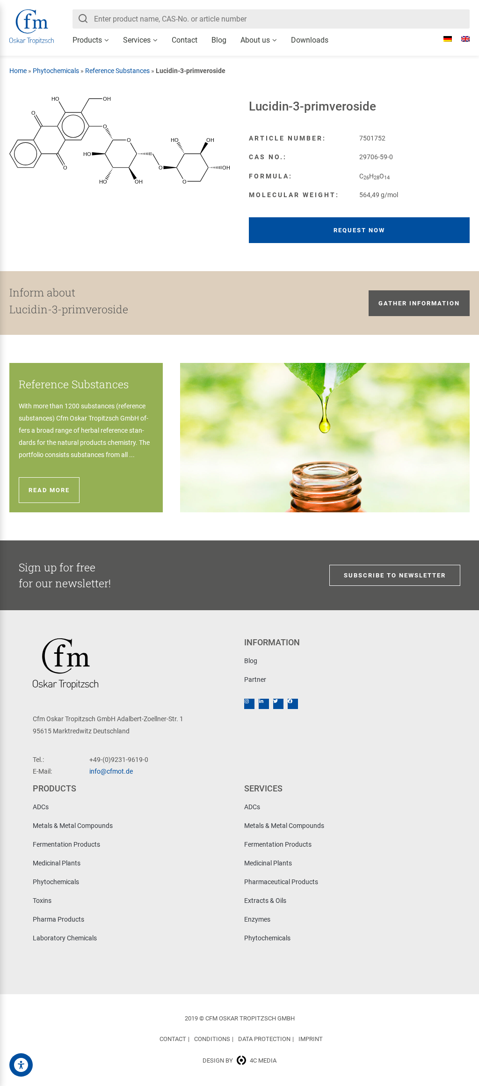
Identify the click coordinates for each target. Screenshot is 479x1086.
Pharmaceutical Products (281, 882)
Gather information (419, 303)
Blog (218, 40)
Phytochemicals (56, 70)
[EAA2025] (21, 1065)
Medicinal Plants (56, 863)
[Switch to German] (443, 39)
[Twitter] (278, 704)
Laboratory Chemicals (65, 938)
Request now (359, 230)
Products (87, 40)
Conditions (212, 1038)
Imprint (310, 1038)
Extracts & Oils (265, 900)
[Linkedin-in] (264, 704)
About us (255, 40)
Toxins (42, 900)
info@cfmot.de (111, 771)
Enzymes (257, 919)
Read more (49, 490)
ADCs (41, 807)
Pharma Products (58, 919)
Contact (184, 40)
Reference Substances (117, 70)
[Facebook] (293, 704)
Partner (255, 679)
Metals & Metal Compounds (73, 825)
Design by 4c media (239, 1060)
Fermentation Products (66, 844)
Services (137, 40)
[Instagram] (249, 704)
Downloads (309, 40)
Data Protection (264, 1038)
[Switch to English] (461, 39)
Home (18, 70)
